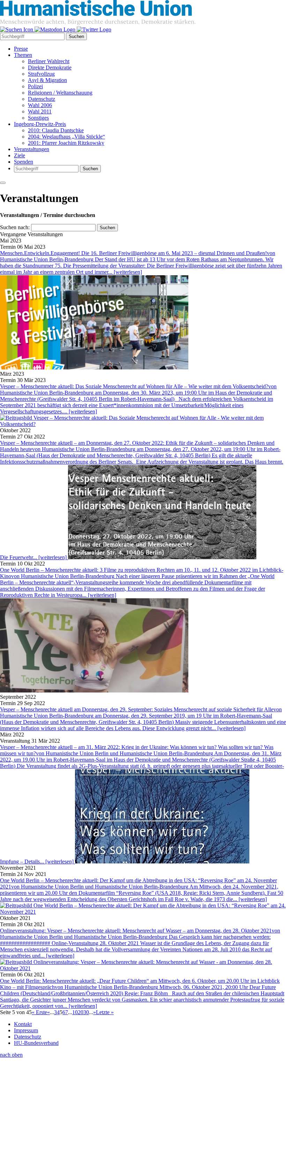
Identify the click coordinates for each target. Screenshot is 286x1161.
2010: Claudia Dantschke (56, 130)
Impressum (26, 1030)
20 (80, 1012)
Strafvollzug (41, 74)
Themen (23, 55)
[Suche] (17, 29)
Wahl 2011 (40, 111)
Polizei (35, 86)
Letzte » (105, 1012)
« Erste (39, 1012)
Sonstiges (38, 118)
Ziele (19, 155)
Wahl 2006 (40, 105)
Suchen (76, 36)
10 (75, 1012)
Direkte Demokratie (50, 67)
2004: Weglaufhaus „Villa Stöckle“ (66, 137)
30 (86, 1012)
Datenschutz (41, 99)
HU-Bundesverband (36, 1043)
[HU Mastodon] (56, 29)
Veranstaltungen (31, 149)
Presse (21, 49)
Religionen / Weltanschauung (60, 93)
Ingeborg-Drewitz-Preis (40, 124)
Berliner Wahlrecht (48, 61)
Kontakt (23, 1024)
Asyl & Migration (47, 80)
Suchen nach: (15, 227)
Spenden (23, 162)
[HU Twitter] (94, 29)
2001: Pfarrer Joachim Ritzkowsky (66, 143)
